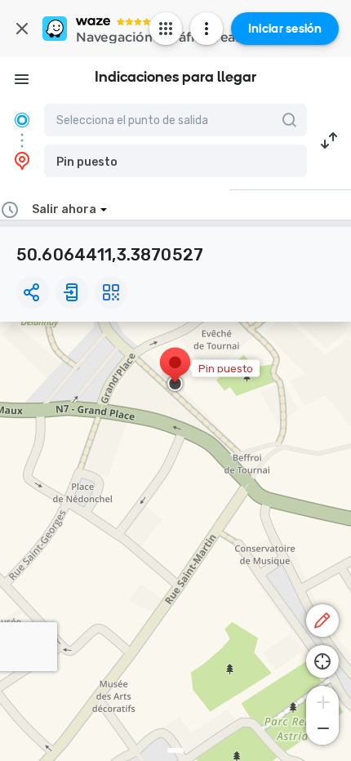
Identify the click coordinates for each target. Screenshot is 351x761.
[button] (175, 161)
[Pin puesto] (175, 370)
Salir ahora (64, 209)
